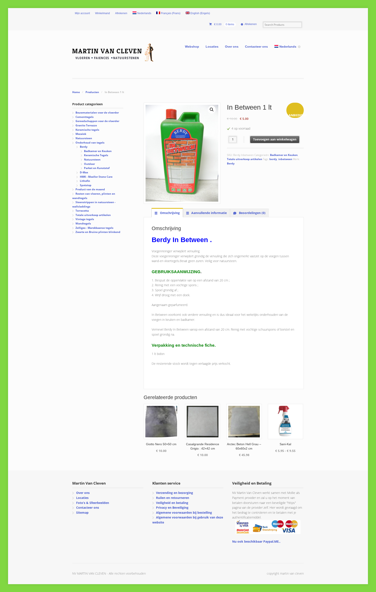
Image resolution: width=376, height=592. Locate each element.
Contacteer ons (256, 46)
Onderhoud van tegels (90, 142)
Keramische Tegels (96, 155)
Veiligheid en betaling (172, 503)
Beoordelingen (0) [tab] (251, 213)
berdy (273, 159)
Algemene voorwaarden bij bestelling (184, 512)
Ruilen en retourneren (172, 498)
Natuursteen (84, 138)
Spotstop (85, 185)
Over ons (231, 46)
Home (76, 92)
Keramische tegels (87, 130)
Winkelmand (102, 13)
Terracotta (82, 210)
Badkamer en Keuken (284, 155)
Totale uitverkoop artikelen (244, 159)
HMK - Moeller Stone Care (96, 177)
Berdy (231, 163)
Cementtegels (85, 117)
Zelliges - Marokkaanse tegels (94, 228)
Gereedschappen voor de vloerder (97, 121)
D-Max (84, 172)
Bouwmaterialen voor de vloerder (97, 112)
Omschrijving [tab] (169, 213)
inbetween (285, 159)
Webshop (192, 46)
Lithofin (85, 181)
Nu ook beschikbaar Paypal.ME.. (256, 541)
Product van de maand (90, 189)
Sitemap (82, 512)
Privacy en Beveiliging (172, 507)
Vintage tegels (85, 219)
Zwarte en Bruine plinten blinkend (98, 232)
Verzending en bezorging (174, 493)
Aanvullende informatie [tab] (208, 213)
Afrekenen (121, 13)
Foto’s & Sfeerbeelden (92, 503)
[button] (212, 110)
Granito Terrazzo (86, 125)
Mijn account (82, 13)
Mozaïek (81, 134)
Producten (92, 92)
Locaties (212, 46)
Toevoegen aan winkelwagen (274, 139)
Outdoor (89, 164)
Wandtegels (83, 223)
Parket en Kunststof (97, 168)
